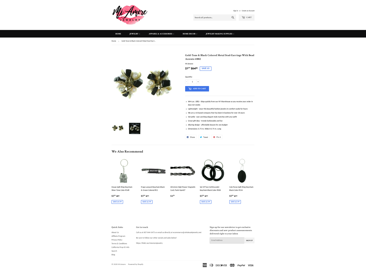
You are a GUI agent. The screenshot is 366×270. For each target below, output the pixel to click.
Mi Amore (122, 264)
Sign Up (249, 240)
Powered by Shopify (135, 264)
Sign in (235, 11)
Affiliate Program (118, 236)
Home (114, 41)
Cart (249, 17)
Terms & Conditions (119, 244)
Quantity (188, 77)
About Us (115, 232)
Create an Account (248, 11)
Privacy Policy (117, 240)
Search (114, 251)
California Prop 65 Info (120, 247)
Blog (113, 255)
